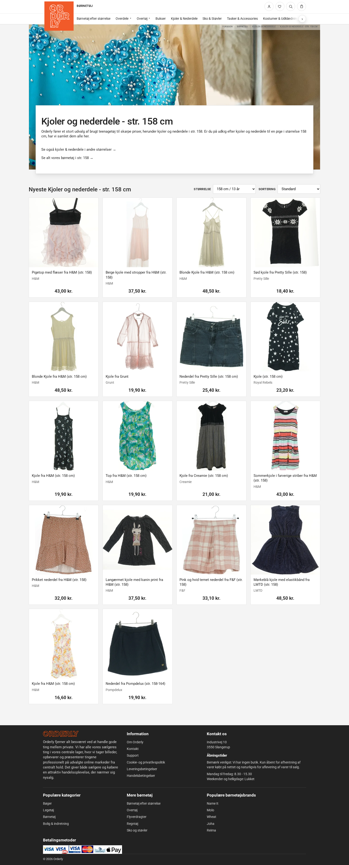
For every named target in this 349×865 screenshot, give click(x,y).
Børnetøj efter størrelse (93, 18)
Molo (210, 810)
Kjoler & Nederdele (184, 18)
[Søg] (290, 6)
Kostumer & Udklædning (281, 18)
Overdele (122, 18)
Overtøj (142, 18)
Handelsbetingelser (141, 776)
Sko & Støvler (212, 18)
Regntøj (132, 824)
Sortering (267, 189)
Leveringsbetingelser (142, 769)
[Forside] (59, 16)
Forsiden (227, 26)
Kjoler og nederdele (264, 26)
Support (133, 755)
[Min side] (269, 6)
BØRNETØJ (85, 6)
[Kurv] (301, 6)
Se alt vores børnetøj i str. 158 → (67, 158)
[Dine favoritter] (279, 6)
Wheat (211, 817)
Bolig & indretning (56, 824)
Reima (211, 830)
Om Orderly (135, 742)
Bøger (47, 803)
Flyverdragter (136, 817)
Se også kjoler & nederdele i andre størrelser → (78, 149)
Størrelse (202, 189)
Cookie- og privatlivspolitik (146, 762)
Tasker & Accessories (242, 18)
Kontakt (133, 749)
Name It (212, 803)
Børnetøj (242, 26)
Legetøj (48, 810)
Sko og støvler (137, 830)
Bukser (161, 18)
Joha (210, 824)
